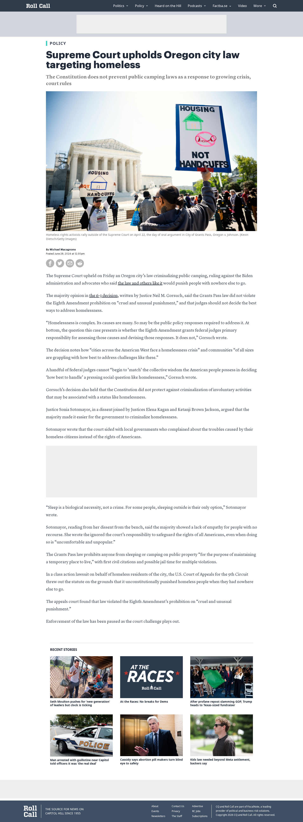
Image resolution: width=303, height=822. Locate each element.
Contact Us (178, 806)
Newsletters (158, 816)
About (155, 806)
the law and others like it (140, 283)
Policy (58, 43)
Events (155, 811)
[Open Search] (275, 6)
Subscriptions (200, 816)
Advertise (197, 806)
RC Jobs (196, 811)
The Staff (177, 816)
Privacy (176, 811)
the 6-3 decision (103, 296)
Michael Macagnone (63, 249)
